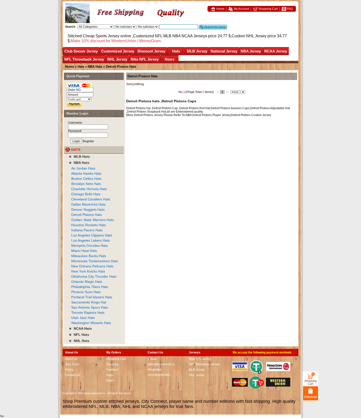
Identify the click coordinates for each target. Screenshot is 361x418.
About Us (71, 359)
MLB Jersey (197, 51)
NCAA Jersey (275, 51)
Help (109, 375)
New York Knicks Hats (88, 271)
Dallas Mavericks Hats (88, 204)
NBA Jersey (251, 51)
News (169, 59)
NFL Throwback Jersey (84, 59)
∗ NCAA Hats (80, 328)
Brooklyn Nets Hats (86, 184)
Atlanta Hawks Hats (86, 173)
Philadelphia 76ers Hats (89, 287)
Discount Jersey (151, 51)
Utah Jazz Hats (83, 318)
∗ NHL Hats (79, 341)
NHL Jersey (117, 59)
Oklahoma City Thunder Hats (93, 276)
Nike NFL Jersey (145, 59)
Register (88, 141)
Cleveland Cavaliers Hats (90, 199)
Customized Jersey (117, 51)
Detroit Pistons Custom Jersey (251, 115)
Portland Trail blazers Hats (91, 297)
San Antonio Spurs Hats (89, 307)
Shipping (112, 364)
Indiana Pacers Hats (87, 230)
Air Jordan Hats (83, 168)
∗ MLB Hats (79, 156)
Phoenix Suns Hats (86, 292)
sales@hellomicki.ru (161, 364)
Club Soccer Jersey (81, 51)
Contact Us (72, 375)
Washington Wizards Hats (91, 323)
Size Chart (72, 364)
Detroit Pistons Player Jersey (211, 115)
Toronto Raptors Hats (87, 312)
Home (220, 9)
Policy (69, 369)
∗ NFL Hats (79, 335)
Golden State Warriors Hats (92, 220)
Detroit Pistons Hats (86, 215)
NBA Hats (95, 66)
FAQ (289, 9)
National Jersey (224, 51)
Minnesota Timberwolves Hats (94, 261)
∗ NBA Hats (79, 163)
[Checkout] (310, 393)
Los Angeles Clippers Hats (91, 235)
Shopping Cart (268, 9)
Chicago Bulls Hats (85, 194)
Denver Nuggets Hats (88, 209)
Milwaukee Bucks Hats (88, 256)
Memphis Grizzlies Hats (89, 246)
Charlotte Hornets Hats (89, 189)
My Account (241, 9)
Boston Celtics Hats (86, 179)
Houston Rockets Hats (88, 225)
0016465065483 (159, 375)
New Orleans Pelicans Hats (92, 266)
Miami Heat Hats (84, 251)
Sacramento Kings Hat (88, 302)
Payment (112, 369)
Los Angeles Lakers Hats (90, 240)
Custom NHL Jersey (249, 36)
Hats (176, 51)
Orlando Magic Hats (86, 282)
